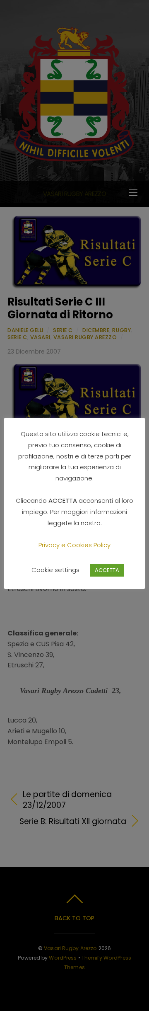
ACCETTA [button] (107, 570)
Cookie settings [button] (55, 569)
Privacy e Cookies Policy (74, 545)
